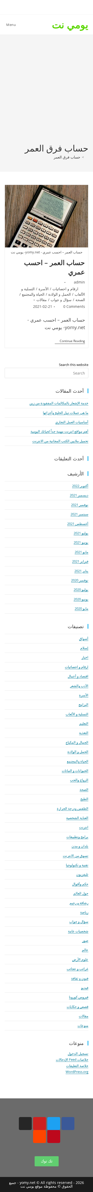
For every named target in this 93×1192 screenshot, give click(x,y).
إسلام (84, 648)
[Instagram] (25, 1123)
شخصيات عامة (78, 931)
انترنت (83, 827)
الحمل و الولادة (59, 294)
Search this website (73, 364)
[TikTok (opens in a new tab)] (25, 6)
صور (85, 940)
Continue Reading (70, 341)
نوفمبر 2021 (79, 504)
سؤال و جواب (61, 299)
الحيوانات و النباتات (75, 770)
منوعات (83, 1025)
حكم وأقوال (80, 884)
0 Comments (74, 306)
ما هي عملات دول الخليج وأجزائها (65, 412)
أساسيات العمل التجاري (71, 422)
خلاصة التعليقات (77, 1065)
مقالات (41, 299)
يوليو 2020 (81, 589)
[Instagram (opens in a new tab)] (41, 6)
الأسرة (43, 288)
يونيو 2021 (81, 542)
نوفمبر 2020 (79, 580)
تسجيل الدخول (78, 1053)
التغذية (83, 732)
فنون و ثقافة (79, 978)
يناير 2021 (81, 571)
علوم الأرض (80, 959)
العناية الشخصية (77, 817)
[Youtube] (39, 1123)
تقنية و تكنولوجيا (77, 865)
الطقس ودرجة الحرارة (72, 808)
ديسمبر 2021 (79, 495)
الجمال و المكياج (77, 742)
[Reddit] (39, 1136)
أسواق (83, 638)
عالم (85, 949)
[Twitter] (53, 1123)
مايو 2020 (81, 608)
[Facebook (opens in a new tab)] (58, 6)
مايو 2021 (81, 552)
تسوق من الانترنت (75, 855)
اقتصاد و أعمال (78, 676)
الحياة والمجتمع (33, 294)
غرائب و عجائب (77, 968)
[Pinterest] (53, 1136)
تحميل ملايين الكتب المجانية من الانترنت (60, 441)
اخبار (85, 657)
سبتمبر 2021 (79, 514)
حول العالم (80, 893)
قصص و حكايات (77, 1006)
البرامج (83, 704)
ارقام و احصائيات (65, 288)
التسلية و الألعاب (77, 714)
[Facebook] (67, 1123)
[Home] (87, 157)
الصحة (80, 299)
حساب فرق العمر (67, 157)
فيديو (84, 987)
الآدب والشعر (79, 685)
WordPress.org (77, 1071)
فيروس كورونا (78, 997)
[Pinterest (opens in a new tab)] (50, 6)
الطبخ (84, 798)
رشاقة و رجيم (78, 902)
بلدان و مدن (80, 846)
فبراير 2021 (80, 561)
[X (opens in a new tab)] (67, 6)
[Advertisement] (46, 93)
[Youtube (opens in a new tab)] (33, 6)
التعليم (83, 723)
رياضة (84, 912)
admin (79, 282)
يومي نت (70, 24)
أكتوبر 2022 (80, 485)
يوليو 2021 (81, 533)
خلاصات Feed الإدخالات (72, 1059)
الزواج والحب (79, 780)
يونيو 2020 (81, 599)
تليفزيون (82, 874)
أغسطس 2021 (77, 523)
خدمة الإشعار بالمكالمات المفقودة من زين (58, 403)
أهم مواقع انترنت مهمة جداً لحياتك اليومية (59, 431)
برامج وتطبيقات (77, 836)
